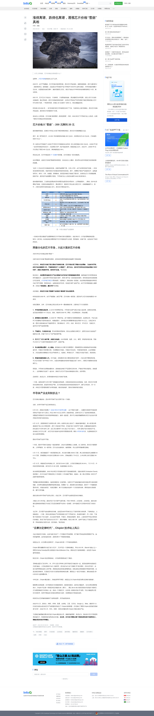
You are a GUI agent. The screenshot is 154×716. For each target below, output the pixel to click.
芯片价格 (43, 79)
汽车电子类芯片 (48, 280)
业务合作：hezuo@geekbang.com (73, 697)
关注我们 (58, 702)
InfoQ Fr (128, 700)
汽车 (40, 635)
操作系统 (67, 631)
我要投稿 (58, 696)
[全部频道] (113, 9)
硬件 (45, 631)
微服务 (82, 631)
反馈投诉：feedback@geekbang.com (74, 700)
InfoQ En (128, 695)
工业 (45, 635)
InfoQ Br (128, 702)
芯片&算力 (89, 631)
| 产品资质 (116, 713)
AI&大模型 (39, 631)
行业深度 (52, 631)
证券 (35, 635)
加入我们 (58, 700)
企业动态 (59, 631)
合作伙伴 (58, 698)
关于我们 (58, 694)
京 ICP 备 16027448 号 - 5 (87, 713)
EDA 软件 (81, 431)
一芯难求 (54, 155)
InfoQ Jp (128, 697)
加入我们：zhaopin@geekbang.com (74, 702)
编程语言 (75, 631)
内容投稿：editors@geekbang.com (73, 695)
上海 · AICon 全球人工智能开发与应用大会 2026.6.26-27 (105, 697)
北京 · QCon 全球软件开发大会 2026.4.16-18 (102, 695)
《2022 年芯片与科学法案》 (59, 410)
